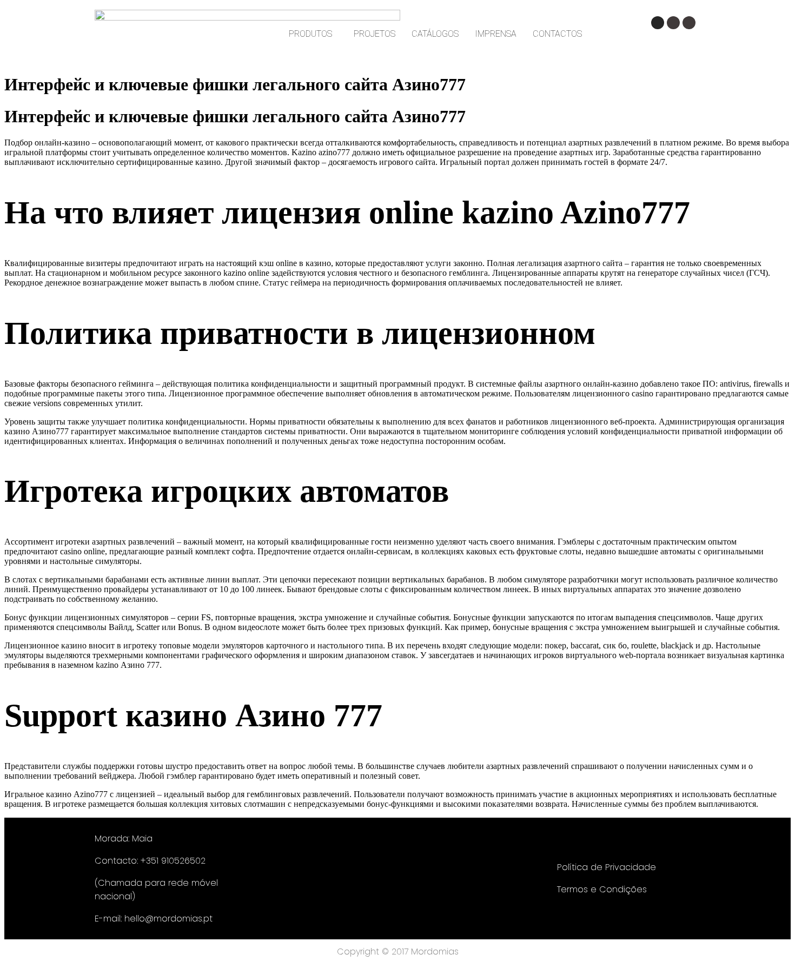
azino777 (334, 152)
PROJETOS (374, 34)
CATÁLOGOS (435, 34)
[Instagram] (657, 22)
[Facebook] (673, 22)
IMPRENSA (495, 34)
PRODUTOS (310, 34)
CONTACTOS (557, 34)
